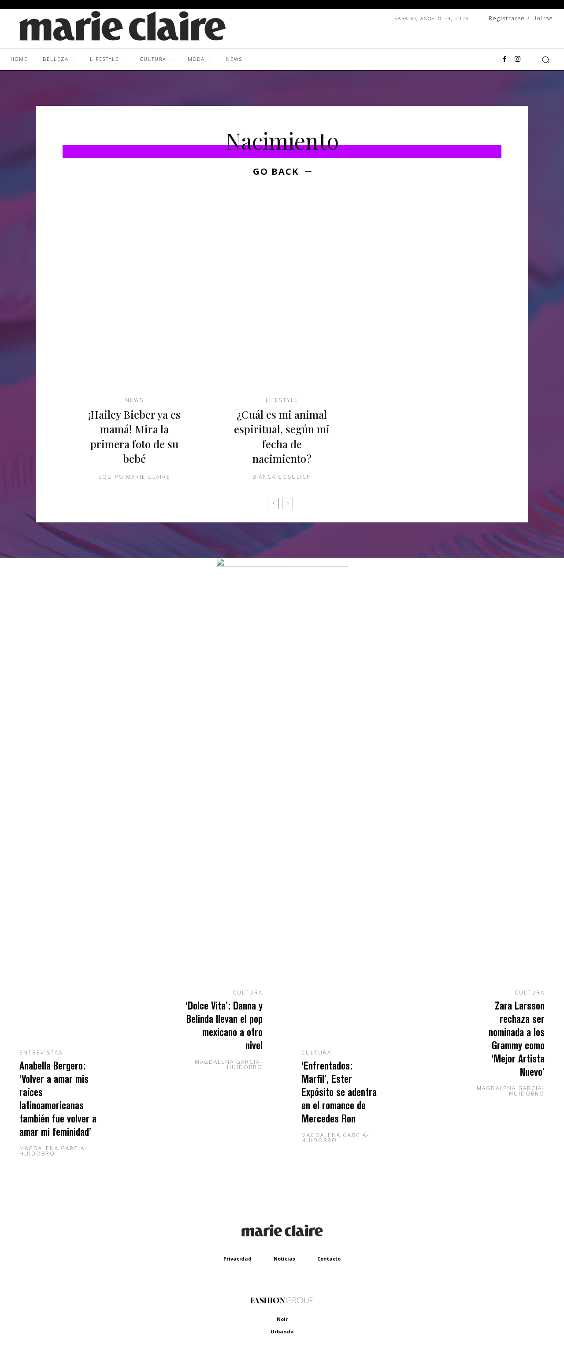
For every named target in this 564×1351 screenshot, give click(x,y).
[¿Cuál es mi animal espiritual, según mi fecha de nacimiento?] (281, 298)
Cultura (248, 992)
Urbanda (282, 1331)
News (134, 400)
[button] (545, 60)
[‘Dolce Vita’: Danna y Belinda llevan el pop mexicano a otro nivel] (211, 912)
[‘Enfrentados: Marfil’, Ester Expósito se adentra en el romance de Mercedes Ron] (352, 942)
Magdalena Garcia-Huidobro (53, 1151)
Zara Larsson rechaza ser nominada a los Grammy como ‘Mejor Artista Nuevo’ (517, 1038)
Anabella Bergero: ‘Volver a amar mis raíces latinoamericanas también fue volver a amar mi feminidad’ (57, 1098)
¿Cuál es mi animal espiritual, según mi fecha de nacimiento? (282, 436)
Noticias (284, 1258)
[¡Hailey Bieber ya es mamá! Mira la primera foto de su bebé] (134, 298)
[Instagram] (517, 59)
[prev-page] (273, 503)
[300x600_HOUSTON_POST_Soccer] (282, 564)
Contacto (329, 1258)
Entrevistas (41, 1052)
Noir (282, 1319)
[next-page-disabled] (287, 503)
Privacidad (237, 1258)
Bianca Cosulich (282, 476)
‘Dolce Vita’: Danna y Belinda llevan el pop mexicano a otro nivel (224, 1025)
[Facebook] (504, 59)
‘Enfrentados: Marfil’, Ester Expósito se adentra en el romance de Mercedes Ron (339, 1091)
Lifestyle (282, 400)
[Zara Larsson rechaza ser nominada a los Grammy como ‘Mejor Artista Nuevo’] (493, 912)
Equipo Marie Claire (134, 476)
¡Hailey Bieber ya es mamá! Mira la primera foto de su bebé (134, 436)
